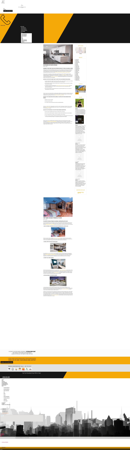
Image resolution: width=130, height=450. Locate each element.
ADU (4, 392)
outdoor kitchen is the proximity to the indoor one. (62, 85)
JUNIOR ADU (22, 41)
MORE (21, 32)
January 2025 (77, 61)
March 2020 (76, 75)
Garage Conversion (23, 36)
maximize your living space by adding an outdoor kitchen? (62, 72)
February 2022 (77, 70)
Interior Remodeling (24, 35)
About (3, 1)
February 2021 (77, 72)
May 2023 (76, 63)
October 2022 (77, 69)
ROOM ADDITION (23, 31)
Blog (4, 8)
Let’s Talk (1, 449)
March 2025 (76, 60)
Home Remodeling (4, 382)
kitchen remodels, (56, 272)
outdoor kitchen (64, 74)
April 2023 (76, 64)
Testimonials (3, 2)
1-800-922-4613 (6, 377)
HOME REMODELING (23, 27)
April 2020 (76, 74)
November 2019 (77, 78)
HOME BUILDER (22, 26)
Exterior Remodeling (24, 34)
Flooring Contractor (24, 40)
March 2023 (76, 65)
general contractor (48, 107)
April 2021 (76, 71)
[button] (26, 32)
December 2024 (77, 62)
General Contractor (24, 39)
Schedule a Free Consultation (6, 404)
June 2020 (76, 73)
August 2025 (77, 59)
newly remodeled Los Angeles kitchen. (50, 254)
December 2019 (77, 77)
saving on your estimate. (54, 76)
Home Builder (5, 400)
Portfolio (3, 381)
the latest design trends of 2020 (50, 224)
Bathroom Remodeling (5, 384)
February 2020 (77, 76)
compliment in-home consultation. (51, 121)
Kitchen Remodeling (4, 383)
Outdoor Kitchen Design (50, 65)
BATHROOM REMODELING (24, 30)
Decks (4, 393)
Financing (4, 9)
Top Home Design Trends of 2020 (52, 218)
